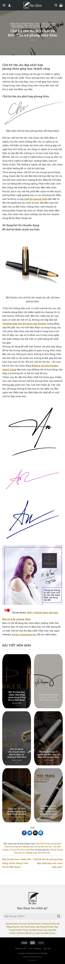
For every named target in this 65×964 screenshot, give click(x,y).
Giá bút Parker (12, 924)
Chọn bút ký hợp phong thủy (25, 24)
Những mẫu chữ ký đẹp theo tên (33, 25)
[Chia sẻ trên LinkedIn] (40, 832)
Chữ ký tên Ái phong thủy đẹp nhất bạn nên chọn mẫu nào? (48, 863)
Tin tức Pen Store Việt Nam (39, 27)
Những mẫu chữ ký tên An (38, 853)
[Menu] (4, 5)
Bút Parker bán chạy (42, 930)
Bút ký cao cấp (32, 933)
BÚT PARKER (35, 949)
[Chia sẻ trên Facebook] (24, 832)
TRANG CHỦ (21, 949)
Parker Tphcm (42, 924)
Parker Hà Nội (26, 924)
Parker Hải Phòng (37, 927)
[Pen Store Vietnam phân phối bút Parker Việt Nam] (32, 5)
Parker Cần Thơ (20, 927)
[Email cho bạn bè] (35, 832)
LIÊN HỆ (46, 949)
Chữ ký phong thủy (13, 846)
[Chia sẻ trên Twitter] (29, 832)
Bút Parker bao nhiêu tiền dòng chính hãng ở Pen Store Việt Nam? (16, 863)
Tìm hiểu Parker (47, 933)
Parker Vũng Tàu (24, 930)
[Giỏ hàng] (61, 5)
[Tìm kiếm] (56, 5)
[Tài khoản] (9, 5)
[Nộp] (59, 916)
